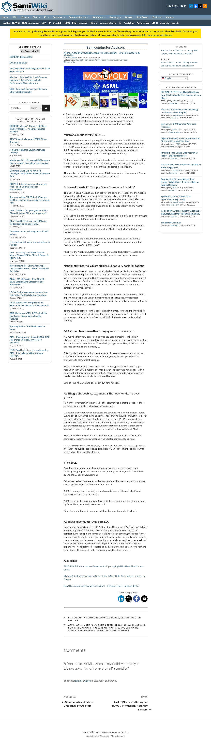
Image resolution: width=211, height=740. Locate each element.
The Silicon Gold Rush (171, 222)
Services (57, 17)
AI (120, 23)
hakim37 (176, 130)
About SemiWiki (118, 736)
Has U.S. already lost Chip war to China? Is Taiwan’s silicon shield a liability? (101, 586)
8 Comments (69, 62)
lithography (82, 628)
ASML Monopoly (86, 625)
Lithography (79, 60)
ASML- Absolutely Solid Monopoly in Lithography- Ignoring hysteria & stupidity (102, 54)
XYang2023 (177, 170)
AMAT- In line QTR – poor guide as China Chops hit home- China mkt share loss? (29, 212)
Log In (182, 5)
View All (35, 51)
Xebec (171, 147)
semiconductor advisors (112, 630)
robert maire (129, 628)
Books (129, 17)
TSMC (66, 23)
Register (171, 5)
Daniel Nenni (174, 103)
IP (45, 17)
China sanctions (134, 625)
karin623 (173, 190)
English (168, 78)
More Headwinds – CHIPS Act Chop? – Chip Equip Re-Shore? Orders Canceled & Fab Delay (29, 269)
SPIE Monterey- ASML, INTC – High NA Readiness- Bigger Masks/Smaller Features (28, 316)
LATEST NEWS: (11, 23)
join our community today (157, 35)
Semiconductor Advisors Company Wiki (179, 50)
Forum (25, 17)
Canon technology (110, 625)
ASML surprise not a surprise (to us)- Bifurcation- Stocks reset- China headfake (30, 304)
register (78, 680)
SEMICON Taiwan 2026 (21, 57)
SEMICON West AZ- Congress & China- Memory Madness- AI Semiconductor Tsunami (28, 129)
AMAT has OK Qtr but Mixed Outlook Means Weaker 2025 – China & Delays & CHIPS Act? (29, 255)
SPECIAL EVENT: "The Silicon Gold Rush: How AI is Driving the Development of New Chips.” (181, 95)
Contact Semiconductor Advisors (176, 53)
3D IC (155, 23)
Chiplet (57, 23)
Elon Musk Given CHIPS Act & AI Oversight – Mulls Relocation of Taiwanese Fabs (30, 174)
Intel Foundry (79, 23)
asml (71, 625)
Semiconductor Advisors (95, 60)
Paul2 (174, 188)
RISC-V (93, 23)
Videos (170, 17)
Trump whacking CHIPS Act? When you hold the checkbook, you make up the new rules (29, 200)
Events (175, 23)
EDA (35, 17)
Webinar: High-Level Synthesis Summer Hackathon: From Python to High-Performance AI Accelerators (28, 80)
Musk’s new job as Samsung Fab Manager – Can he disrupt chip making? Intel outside (30, 161)
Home (5, 17)
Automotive (143, 23)
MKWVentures (175, 132)
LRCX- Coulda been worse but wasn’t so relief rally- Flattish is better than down (28, 293)
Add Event (25, 51)
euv (70, 628)
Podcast (157, 17)
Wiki (15, 17)
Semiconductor (77, 17)
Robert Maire (71, 57)
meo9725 (176, 144)
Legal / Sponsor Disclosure (98, 736)
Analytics (97, 17)
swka (174, 101)
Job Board (142, 17)
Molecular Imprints (105, 628)
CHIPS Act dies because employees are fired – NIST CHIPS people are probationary (28, 187)
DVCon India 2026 (18, 63)
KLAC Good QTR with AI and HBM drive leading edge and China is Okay (28, 222)
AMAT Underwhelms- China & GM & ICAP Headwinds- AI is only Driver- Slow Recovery (29, 340)
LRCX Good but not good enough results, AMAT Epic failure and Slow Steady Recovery (29, 353)
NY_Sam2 (173, 118)
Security (114, 17)
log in (88, 680)
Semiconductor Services (116, 60)
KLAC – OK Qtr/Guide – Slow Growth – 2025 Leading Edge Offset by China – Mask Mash (28, 282)
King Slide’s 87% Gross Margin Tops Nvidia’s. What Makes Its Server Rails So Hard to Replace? (180, 182)
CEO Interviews (30, 23)
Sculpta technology (81, 630)
